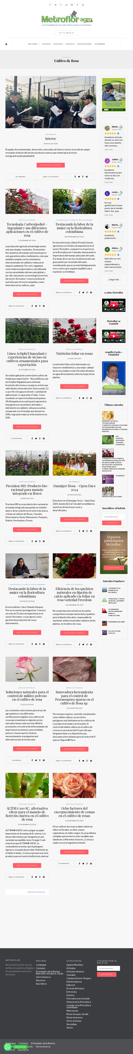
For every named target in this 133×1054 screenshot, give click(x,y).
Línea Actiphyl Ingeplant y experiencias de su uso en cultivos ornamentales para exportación (27, 359)
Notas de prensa (74, 1017)
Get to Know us (66, 33)
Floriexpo (120, 476)
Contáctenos (113, 568)
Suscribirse (100, 44)
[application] (114, 305)
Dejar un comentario (51, 177)
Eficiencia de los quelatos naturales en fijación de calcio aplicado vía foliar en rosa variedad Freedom (74, 594)
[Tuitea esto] (79, 177)
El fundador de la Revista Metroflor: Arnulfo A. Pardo (49, 972)
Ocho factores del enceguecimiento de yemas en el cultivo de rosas (74, 812)
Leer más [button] (109, 149)
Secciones (32, 44)
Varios (69, 1027)
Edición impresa (84, 44)
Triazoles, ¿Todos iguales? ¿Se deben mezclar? (116, 601)
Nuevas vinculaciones (112, 497)
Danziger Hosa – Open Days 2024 (74, 488)
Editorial (46, 44)
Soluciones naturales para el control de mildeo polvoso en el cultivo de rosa (27, 696)
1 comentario (16, 760)
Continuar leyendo (51, 165)
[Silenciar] (121, 309)
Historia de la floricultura (78, 1002)
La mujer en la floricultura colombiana (74, 220)
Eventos (70, 995)
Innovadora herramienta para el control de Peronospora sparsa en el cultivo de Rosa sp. (74, 697)
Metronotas (50, 134)
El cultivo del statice (114, 632)
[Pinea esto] (87, 177)
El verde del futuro (75, 988)
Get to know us (43, 977)
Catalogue (41, 964)
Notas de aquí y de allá (77, 1014)
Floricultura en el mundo (78, 998)
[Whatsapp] (8, 1047)
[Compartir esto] (75, 177)
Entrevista (71, 991)
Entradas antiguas (36, 892)
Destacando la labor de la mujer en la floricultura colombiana (74, 228)
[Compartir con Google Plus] (83, 177)
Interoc (50, 138)
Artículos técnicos (27, 220)
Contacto (70, 44)
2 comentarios (16, 438)
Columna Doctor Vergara (78, 978)
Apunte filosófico (74, 964)
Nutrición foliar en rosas (74, 353)
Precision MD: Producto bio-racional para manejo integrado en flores (27, 489)
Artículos (70, 968)
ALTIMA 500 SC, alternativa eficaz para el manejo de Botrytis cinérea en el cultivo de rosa (27, 814)
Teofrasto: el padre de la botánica (114, 590)
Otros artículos (73, 1020)
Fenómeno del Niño (116, 622)
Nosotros (58, 44)
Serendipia (71, 1024)
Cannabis (70, 975)
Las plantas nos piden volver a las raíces (120, 440)
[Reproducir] (105, 309)
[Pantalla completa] (123, 309)
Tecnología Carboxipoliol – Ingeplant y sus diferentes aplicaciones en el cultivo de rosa (27, 230)
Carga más (114, 279)
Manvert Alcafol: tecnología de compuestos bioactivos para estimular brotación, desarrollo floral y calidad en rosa (115, 426)
